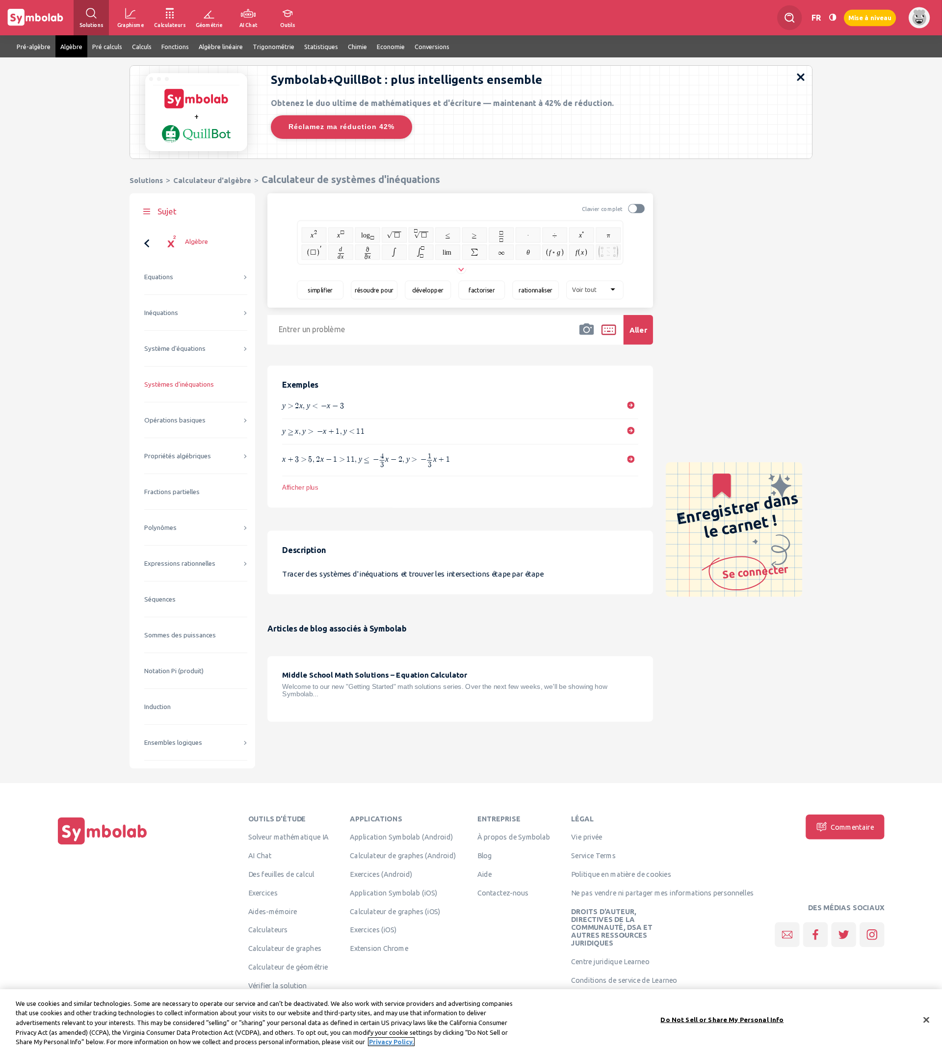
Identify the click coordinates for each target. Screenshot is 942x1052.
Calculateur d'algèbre (212, 180)
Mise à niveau (869, 17)
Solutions (146, 180)
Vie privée (586, 837)
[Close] (926, 1020)
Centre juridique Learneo (610, 962)
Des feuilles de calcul (281, 874)
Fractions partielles (172, 492)
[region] (471, 1020)
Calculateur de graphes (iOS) (395, 911)
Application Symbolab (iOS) (393, 892)
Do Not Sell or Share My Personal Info (722, 1019)
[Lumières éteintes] (832, 17)
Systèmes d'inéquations (179, 384)
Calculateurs (268, 930)
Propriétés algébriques (177, 456)
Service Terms (593, 856)
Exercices (263, 892)
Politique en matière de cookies (621, 874)
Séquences (160, 599)
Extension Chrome (379, 948)
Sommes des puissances (180, 635)
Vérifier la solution (277, 985)
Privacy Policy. (391, 1041)
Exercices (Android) (381, 874)
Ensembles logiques (173, 742)
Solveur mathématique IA (288, 837)
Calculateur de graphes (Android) (403, 856)
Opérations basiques (175, 420)
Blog (484, 856)
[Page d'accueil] (102, 844)
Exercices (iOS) (373, 930)
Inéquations (161, 312)
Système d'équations (175, 348)
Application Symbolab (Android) (401, 837)
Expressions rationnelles (179, 563)
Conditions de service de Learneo (624, 980)
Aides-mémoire (272, 911)
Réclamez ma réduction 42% (341, 127)
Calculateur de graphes (284, 948)
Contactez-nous (502, 892)
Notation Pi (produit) (174, 671)
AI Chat (260, 856)
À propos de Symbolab (513, 837)
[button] (586, 336)
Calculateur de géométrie (288, 967)
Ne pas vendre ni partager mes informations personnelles (662, 892)
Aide (484, 874)
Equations (158, 277)
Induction (157, 706)
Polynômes (160, 527)
